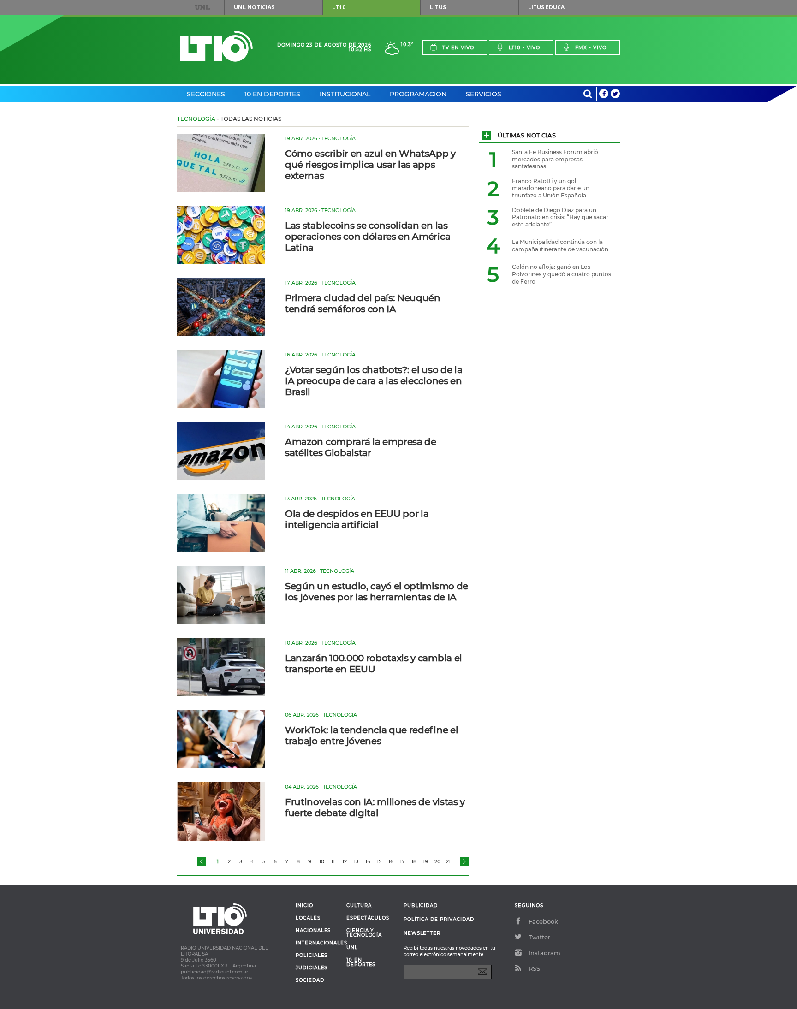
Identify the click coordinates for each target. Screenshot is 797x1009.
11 (333, 861)
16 (390, 861)
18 (413, 861)
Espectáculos (367, 918)
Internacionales (317, 943)
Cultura (359, 905)
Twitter (539, 937)
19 (425, 861)
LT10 (338, 7)
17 (402, 861)
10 (321, 861)
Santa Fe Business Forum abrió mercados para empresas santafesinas (555, 159)
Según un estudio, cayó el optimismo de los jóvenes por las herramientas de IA (376, 592)
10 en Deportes (272, 94)
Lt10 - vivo (524, 48)
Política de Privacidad (439, 919)
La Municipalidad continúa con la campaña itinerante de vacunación (560, 245)
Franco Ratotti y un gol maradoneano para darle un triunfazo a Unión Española (550, 188)
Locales (308, 918)
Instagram (544, 952)
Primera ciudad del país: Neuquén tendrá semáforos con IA (362, 303)
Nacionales (313, 930)
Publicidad (421, 905)
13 (356, 861)
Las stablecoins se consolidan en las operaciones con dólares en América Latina (367, 236)
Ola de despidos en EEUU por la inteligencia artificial (356, 519)
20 (437, 861)
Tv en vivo (458, 48)
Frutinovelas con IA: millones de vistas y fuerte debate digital (375, 807)
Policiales (311, 955)
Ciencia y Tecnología (364, 933)
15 (379, 861)
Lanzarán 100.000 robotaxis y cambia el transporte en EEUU (373, 664)
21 (448, 861)
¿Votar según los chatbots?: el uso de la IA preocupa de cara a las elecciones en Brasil (373, 381)
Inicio (304, 905)
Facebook (543, 921)
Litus (438, 7)
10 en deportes (361, 962)
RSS (534, 968)
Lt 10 (216, 46)
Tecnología (196, 118)
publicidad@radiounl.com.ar (214, 972)
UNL (202, 7)
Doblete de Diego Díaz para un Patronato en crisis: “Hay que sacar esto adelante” (560, 217)
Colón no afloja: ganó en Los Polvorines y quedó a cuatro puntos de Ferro (561, 274)
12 (344, 861)
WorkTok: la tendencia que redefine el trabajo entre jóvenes (371, 735)
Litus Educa (546, 7)
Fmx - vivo (591, 48)
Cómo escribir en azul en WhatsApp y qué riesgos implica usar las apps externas (370, 164)
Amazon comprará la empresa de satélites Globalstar (360, 447)
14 (367, 861)
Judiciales (311, 968)
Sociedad (310, 980)
